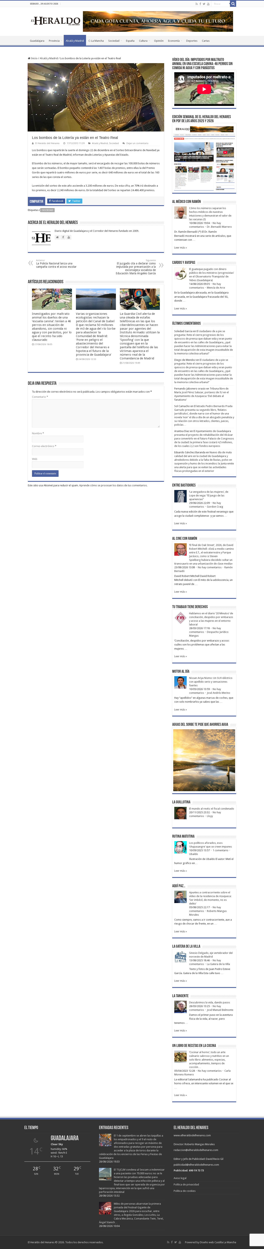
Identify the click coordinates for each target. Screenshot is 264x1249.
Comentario (40, 396)
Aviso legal (180, 1178)
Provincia (54, 40)
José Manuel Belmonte (220, 1009)
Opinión (159, 40)
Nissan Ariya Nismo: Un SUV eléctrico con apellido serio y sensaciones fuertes (210, 681)
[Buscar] (233, 4)
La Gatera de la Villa (218, 964)
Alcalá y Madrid (75, 40)
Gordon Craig (215, 506)
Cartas (206, 40)
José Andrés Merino (218, 692)
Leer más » (180, 247)
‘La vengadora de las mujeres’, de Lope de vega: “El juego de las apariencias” (208, 495)
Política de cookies (185, 1190)
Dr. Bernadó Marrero (219, 226)
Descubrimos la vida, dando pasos (209, 1002)
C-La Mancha (96, 40)
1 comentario (220, 850)
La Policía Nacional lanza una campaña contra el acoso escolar (56, 263)
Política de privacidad (186, 1184)
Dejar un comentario (137, 143)
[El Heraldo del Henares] (55, 21)
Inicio (34, 58)
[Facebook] (200, 3)
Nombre (38, 433)
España (130, 40)
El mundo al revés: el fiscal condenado (211, 808)
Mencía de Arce (216, 287)
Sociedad (113, 40)
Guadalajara (37, 40)
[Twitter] (204, 3)
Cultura (143, 40)
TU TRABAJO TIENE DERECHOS (190, 607)
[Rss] (196, 3)
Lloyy (210, 816)
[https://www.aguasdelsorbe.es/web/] (158, 21)
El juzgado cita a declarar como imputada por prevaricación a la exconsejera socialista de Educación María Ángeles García (136, 267)
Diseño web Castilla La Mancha (218, 1242)
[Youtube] (208, 3)
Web (34, 459)
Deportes (191, 40)
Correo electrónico (44, 446)
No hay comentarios (210, 567)
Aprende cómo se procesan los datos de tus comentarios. (113, 485)
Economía (174, 40)
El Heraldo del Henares (47, 143)
